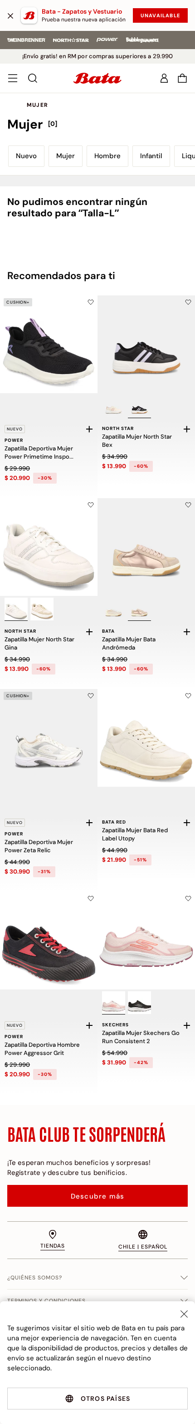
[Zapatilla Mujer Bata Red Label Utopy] (146, 738)
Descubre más (97, 1196)
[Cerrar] (10, 15)
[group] (97, 124)
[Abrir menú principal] (12, 78)
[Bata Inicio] (97, 78)
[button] (182, 78)
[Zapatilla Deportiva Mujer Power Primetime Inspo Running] (49, 344)
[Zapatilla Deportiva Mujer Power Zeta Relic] (49, 738)
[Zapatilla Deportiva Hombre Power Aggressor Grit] (49, 940)
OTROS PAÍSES (105, 1398)
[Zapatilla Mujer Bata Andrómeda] (146, 547)
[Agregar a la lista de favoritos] (91, 302)
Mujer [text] (37, 105)
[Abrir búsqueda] (32, 78)
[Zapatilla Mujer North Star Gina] (49, 547)
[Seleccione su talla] (89, 429)
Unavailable (160, 15)
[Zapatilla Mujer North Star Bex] (146, 344)
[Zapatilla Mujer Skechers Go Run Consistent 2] (146, 940)
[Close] (184, 1314)
